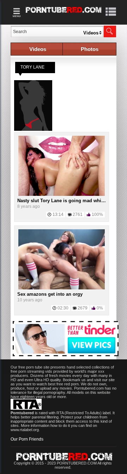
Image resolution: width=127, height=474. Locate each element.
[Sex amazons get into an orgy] (61, 288)
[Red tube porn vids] (63, 14)
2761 (78, 214)
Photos (89, 49)
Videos (37, 49)
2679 (82, 308)
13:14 (58, 214)
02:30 (63, 308)
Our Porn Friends (27, 439)
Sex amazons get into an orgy (50, 294)
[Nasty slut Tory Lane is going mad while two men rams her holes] (61, 194)
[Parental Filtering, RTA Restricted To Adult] (26, 408)
